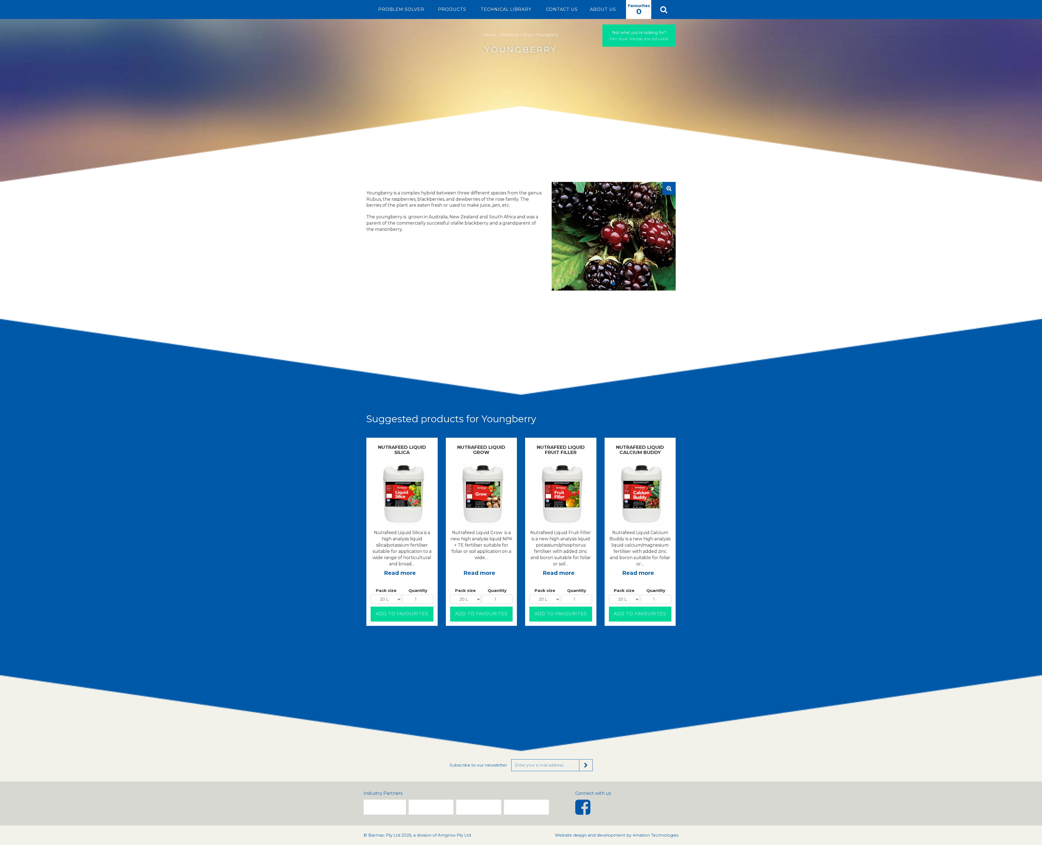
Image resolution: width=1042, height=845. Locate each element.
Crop (527, 34)
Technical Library (506, 9)
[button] (663, 9)
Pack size (386, 590)
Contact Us (562, 9)
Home (490, 34)
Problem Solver (401, 9)
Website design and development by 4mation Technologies (616, 835)
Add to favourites (402, 613)
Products (452, 9)
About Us (603, 9)
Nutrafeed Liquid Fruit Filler (561, 449)
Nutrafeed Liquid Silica (402, 449)
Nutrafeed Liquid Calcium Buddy (640, 449)
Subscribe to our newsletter (478, 765)
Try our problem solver (639, 35)
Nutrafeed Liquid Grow (481, 449)
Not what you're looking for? (639, 32)
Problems (509, 34)
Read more (400, 573)
